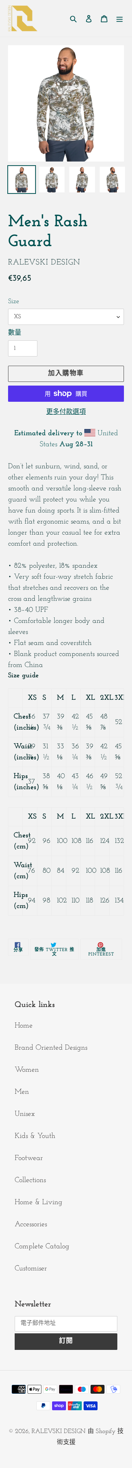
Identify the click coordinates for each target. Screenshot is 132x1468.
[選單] (119, 18)
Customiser (31, 1268)
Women (27, 1070)
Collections (30, 1180)
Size (13, 301)
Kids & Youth (35, 1136)
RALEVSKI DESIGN (58, 1431)
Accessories (31, 1224)
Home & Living (38, 1202)
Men (22, 1092)
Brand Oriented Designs (51, 1048)
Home (24, 1025)
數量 (14, 333)
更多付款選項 (66, 412)
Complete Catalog (42, 1246)
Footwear (29, 1158)
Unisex (25, 1114)
